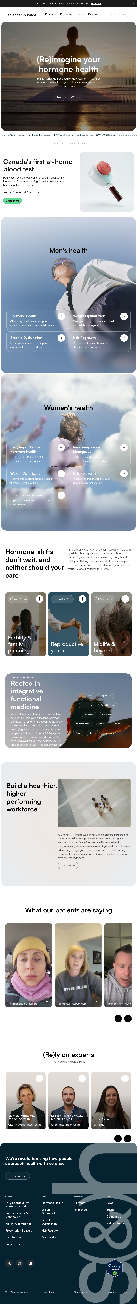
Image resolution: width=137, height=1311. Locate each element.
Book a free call (18, 1176)
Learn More (68, 865)
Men (59, 97)
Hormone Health (52, 1203)
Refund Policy (115, 1223)
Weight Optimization (18, 1223)
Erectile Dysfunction (49, 1221)
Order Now (96, 3)
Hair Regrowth (14, 1237)
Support (112, 1209)
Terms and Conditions (117, 1292)
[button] (118, 1018)
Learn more (12, 200)
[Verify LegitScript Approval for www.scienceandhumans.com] (115, 1267)
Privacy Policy (48, 1292)
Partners (79, 1203)
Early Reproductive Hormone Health (17, 1204)
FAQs (110, 1203)
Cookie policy (80, 1292)
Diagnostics (12, 1244)
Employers (80, 1209)
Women (75, 97)
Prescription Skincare (19, 1230)
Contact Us (114, 1216)
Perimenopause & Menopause (16, 1215)
